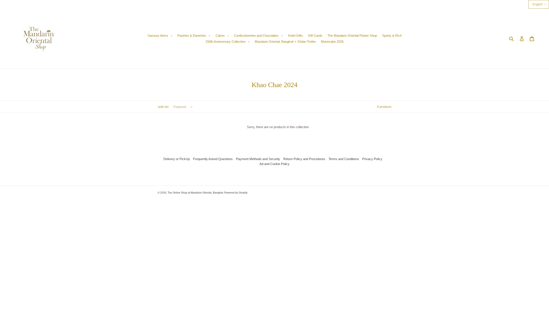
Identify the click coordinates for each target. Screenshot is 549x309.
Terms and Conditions (344, 159)
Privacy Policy (372, 159)
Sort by (163, 107)
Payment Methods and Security (258, 159)
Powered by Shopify (235, 192)
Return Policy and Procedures (304, 159)
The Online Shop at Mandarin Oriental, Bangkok (195, 192)
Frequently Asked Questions (213, 159)
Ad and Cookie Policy (274, 164)
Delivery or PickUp (176, 159)
